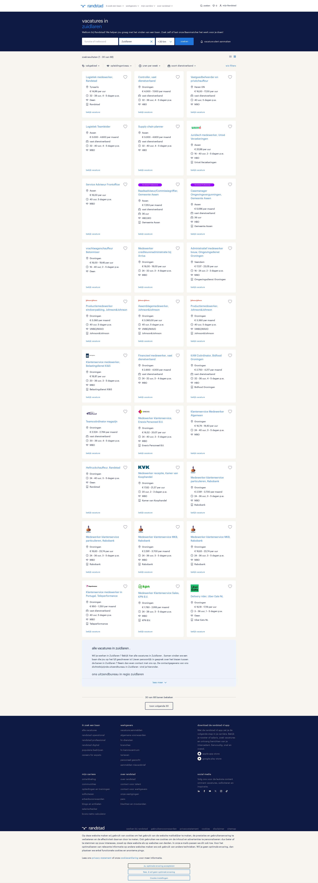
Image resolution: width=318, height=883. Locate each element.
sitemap (231, 828)
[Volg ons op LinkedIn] (199, 791)
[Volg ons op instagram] (222, 791)
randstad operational (93, 735)
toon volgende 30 (159, 706)
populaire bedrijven (92, 750)
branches (125, 745)
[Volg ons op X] (216, 791)
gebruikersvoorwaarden (164, 828)
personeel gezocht (130, 759)
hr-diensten (126, 740)
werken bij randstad (137, 828)
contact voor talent (130, 784)
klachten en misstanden (133, 804)
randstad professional (93, 740)
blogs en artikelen (91, 804)
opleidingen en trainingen (96, 789)
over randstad (163, 6)
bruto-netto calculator (94, 813)
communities (89, 784)
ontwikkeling (89, 779)
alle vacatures (89, 730)
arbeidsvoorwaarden (93, 799)
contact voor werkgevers (133, 789)
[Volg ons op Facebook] (205, 791)
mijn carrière (147, 6)
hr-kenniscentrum (129, 750)
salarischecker (89, 808)
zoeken (184, 41)
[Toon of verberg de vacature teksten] (232, 57)
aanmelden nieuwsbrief (133, 764)
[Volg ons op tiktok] (227, 791)
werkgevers (131, 6)
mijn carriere (89, 774)
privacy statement (101, 857)
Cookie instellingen (159, 878)
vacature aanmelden (131, 730)
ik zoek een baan (113, 6)
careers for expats (91, 755)
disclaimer (218, 828)
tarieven (124, 755)
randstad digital (90, 745)
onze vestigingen (129, 794)
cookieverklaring (129, 857)
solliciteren (88, 794)
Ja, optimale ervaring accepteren (159, 866)
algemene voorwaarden (133, 735)
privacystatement (189, 828)
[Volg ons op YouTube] (210, 791)
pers (122, 799)
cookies (206, 828)
